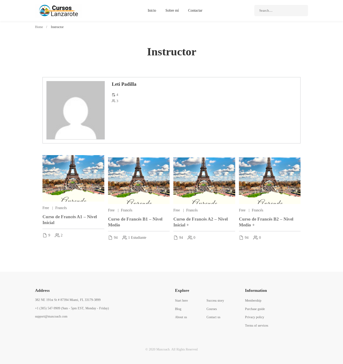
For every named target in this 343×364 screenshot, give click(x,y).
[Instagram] (49, 327)
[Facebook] (35, 327)
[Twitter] (42, 327)
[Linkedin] (57, 327)
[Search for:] (281, 10)
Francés (61, 208)
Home (39, 27)
